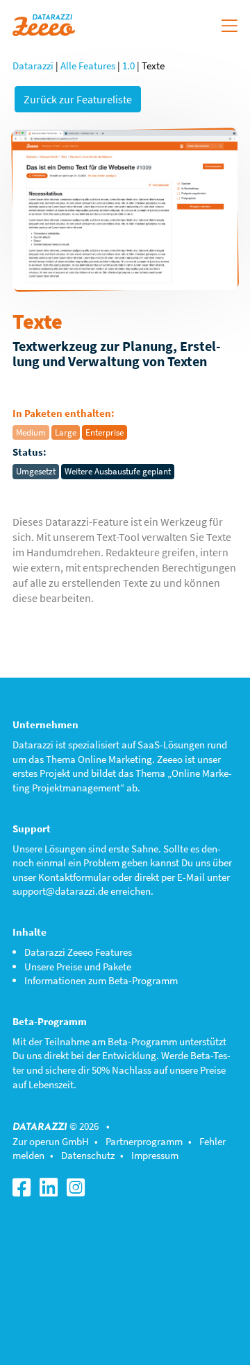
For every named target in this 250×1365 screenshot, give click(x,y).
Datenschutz (88, 1155)
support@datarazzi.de (60, 891)
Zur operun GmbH (50, 1141)
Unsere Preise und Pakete (77, 966)
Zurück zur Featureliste (78, 99)
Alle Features (87, 65)
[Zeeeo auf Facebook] (25, 1191)
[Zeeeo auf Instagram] (79, 1191)
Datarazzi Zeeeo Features (78, 952)
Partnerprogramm (144, 1141)
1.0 (128, 65)
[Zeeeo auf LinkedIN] (52, 1191)
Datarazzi (32, 65)
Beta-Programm (142, 1041)
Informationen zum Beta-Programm (101, 980)
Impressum (154, 1155)
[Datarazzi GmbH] (43, 23)
